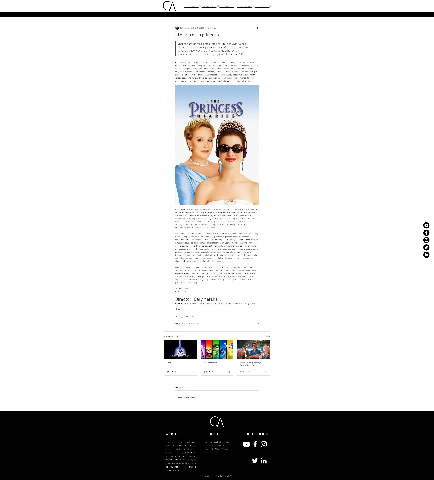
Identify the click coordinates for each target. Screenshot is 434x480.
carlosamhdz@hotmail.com (217, 442)
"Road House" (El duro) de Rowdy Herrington (251, 363)
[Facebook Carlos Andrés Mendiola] (255, 444)
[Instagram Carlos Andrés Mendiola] (264, 444)
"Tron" (169, 362)
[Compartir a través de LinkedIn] (187, 316)
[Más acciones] (257, 28)
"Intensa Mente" (210, 362)
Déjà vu (178, 309)
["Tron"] (180, 349)
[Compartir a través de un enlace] (193, 316)
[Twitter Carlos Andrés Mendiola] (255, 461)
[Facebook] (426, 233)
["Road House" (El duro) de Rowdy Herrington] (253, 349)
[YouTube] (426, 225)
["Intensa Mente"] (217, 349)
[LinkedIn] (426, 255)
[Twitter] (426, 247)
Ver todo (267, 336)
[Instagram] (426, 240)
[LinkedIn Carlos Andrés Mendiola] (264, 461)
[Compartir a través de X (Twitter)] (182, 316)
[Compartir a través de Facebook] (176, 316)
